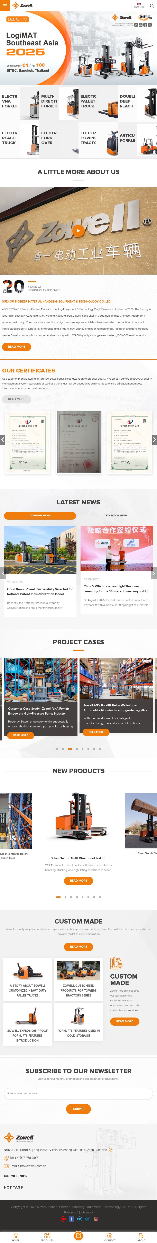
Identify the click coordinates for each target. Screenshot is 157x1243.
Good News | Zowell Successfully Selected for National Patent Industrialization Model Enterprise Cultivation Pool (40, 583)
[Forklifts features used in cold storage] (78, 1006)
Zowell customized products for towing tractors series (78, 982)
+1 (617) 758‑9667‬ (27, 1149)
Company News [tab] (40, 506)
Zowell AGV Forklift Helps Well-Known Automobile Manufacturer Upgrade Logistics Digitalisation (40, 699)
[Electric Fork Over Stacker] (58, 131)
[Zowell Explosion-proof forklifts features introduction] (27, 1006)
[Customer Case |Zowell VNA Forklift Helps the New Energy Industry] (116, 669)
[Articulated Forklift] (137, 131)
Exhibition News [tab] (117, 506)
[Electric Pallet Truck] (98, 94)
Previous (2, 431)
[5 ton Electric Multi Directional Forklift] (78, 808)
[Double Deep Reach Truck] (137, 94)
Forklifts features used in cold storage (78, 1025)
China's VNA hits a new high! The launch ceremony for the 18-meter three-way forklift (116, 580)
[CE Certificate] (27, 433)
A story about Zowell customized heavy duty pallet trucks (27, 982)
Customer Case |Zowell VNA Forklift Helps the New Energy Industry (114, 699)
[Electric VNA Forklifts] (19, 94)
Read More (16, 338)
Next (154, 431)
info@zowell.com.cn (33, 1157)
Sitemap (87, 1203)
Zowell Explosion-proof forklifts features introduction (27, 1027)
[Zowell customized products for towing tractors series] (78, 961)
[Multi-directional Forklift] (58, 94)
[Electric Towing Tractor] (98, 131)
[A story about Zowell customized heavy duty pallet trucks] (27, 961)
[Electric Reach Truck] (19, 131)
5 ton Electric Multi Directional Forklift (78, 849)
